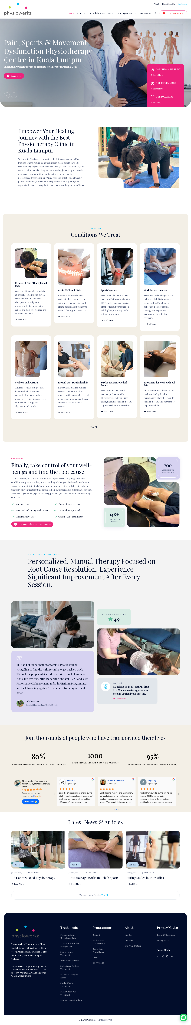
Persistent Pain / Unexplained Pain (31, 284)
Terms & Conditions (166, 935)
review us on (29, 801)
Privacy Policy (163, 940)
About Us (80, 13)
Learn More (12, 76)
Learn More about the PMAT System (34, 524)
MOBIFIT (96, 957)
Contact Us (182, 4)
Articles (18, 865)
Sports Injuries (109, 290)
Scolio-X (96, 935)
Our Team (129, 940)
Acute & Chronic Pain (69, 290)
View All (94, 427)
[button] (7, 95)
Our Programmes (125, 13)
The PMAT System (133, 945)
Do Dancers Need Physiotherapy (33, 878)
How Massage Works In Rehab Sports (93, 878)
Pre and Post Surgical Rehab (73, 382)
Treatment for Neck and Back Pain (159, 384)
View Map (157, 102)
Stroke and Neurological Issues (114, 384)
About (156, 4)
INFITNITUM (98, 963)
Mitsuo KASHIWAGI (115, 780)
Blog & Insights (168, 4)
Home (71, 13)
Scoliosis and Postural (26, 382)
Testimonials (145, 13)
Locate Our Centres (175, 13)
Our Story (129, 935)
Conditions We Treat (100, 13)
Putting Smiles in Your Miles (145, 878)
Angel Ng (152, 780)
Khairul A (71, 780)
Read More (23, 319)
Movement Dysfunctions (71, 1000)
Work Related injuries (155, 290)
